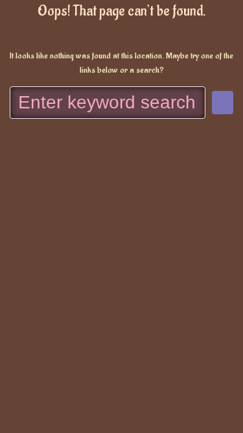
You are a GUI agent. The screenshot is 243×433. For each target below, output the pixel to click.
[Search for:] (107, 102)
